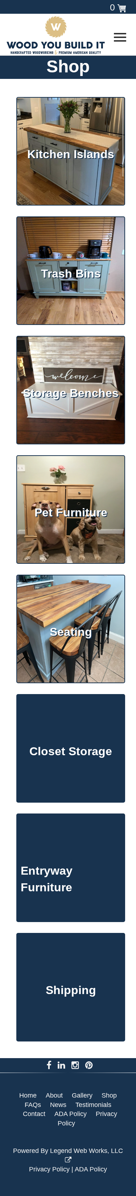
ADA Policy (91, 1169)
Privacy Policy (49, 1169)
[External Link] (64, 35)
